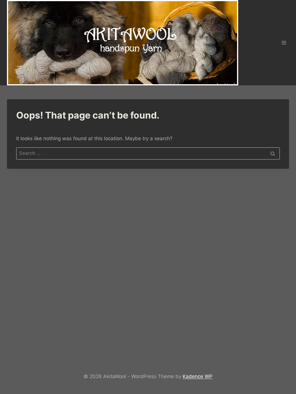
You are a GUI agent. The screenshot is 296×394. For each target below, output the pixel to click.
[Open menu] (283, 42)
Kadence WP (197, 376)
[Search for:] (148, 153)
